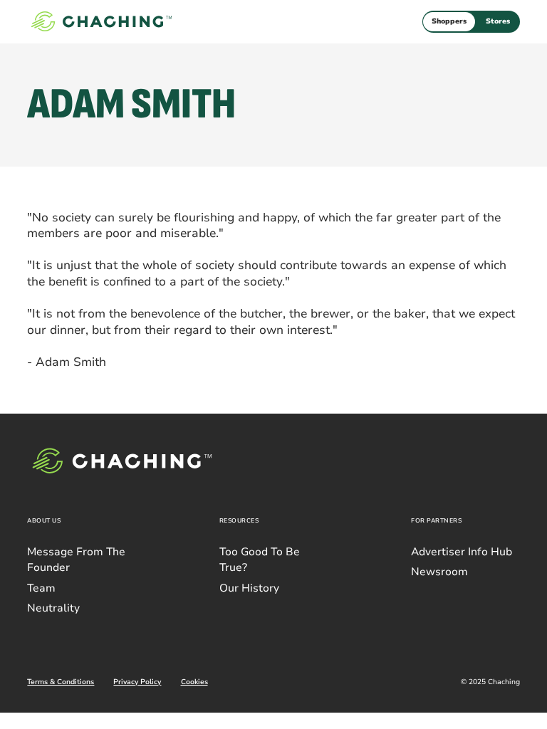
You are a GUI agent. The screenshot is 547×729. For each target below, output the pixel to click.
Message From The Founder (76, 560)
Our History (249, 588)
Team (41, 588)
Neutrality (53, 608)
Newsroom (439, 572)
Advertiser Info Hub (461, 552)
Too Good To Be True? (259, 560)
